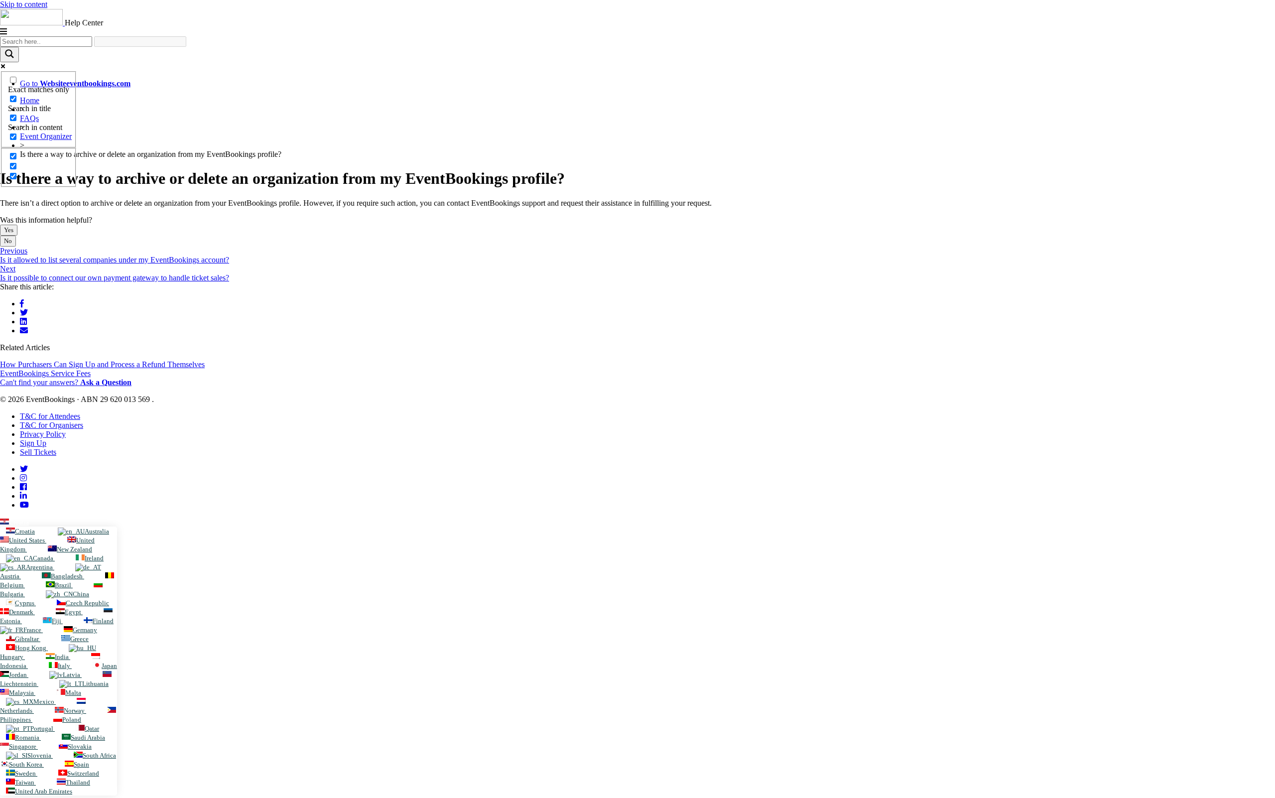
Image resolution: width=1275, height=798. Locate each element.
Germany (85, 630)
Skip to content (23, 4)
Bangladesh (67, 576)
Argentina (40, 567)
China (81, 594)
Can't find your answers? (65, 382)
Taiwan (25, 782)
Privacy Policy (43, 434)
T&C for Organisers (51, 425)
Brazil (64, 585)
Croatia (19, 522)
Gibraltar (27, 639)
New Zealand (74, 549)
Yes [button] (8, 230)
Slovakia (80, 746)
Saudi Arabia (88, 737)
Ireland (94, 558)
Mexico (44, 701)
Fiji (57, 621)
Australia (97, 531)
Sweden (26, 773)
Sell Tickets (38, 452)
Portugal (42, 728)
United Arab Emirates (43, 791)
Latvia (72, 674)
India (62, 657)
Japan (109, 665)
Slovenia (40, 755)
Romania (28, 737)
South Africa (99, 755)
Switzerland (83, 773)
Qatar (92, 728)
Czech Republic (87, 603)
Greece (79, 639)
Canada (44, 558)
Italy (65, 665)
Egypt (74, 612)
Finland (103, 621)
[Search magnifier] (9, 54)
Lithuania (95, 683)
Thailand (78, 782)
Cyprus (25, 603)
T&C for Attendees (50, 416)
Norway (75, 710)
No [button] (8, 241)
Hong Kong (31, 648)
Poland (71, 719)
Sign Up (33, 443)
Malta (73, 692)
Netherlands (17, 710)
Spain (81, 764)
